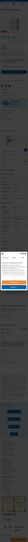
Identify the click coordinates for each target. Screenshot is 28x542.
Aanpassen (13, 287)
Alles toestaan (14, 282)
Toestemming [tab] (5, 257)
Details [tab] (14, 257)
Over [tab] (23, 257)
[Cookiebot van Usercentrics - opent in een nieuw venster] (20, 254)
